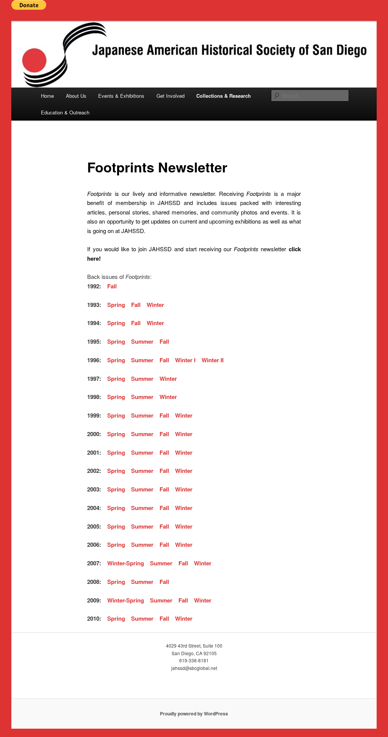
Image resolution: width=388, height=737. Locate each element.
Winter (155, 304)
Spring (116, 304)
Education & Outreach (65, 112)
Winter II (213, 360)
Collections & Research (223, 95)
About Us (76, 95)
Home (47, 95)
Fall (112, 286)
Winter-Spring (125, 563)
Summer (142, 341)
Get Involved (170, 95)
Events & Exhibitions (121, 95)
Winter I (185, 360)
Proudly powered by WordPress (194, 713)
